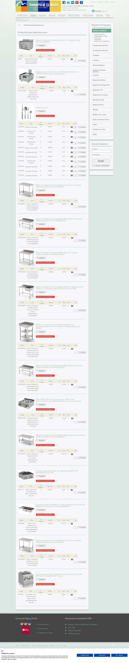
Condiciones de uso (74, 633)
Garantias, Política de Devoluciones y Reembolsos (83, 624)
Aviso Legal (71, 627)
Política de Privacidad (74, 630)
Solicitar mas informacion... (45, 50)
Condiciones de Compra (46, 633)
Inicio (19, 25)
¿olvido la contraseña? (102, 165)
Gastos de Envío (44, 624)
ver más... (42, 45)
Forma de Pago (43, 628)
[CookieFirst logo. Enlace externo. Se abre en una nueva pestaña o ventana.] (2, 651)
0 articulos (104, 11)
